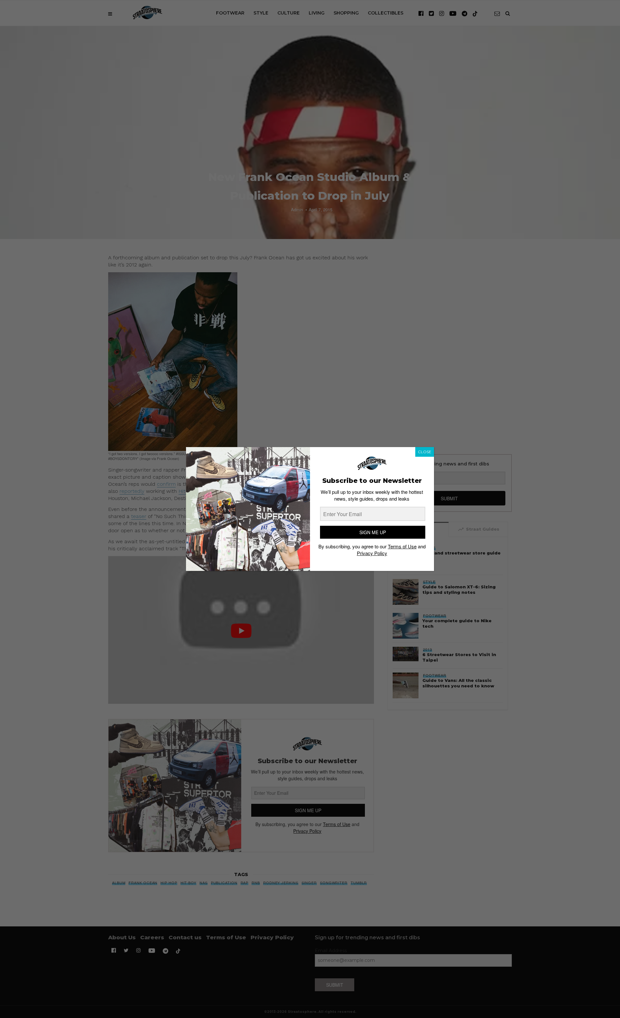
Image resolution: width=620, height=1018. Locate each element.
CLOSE (424, 451)
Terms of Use (402, 546)
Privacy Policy (372, 553)
